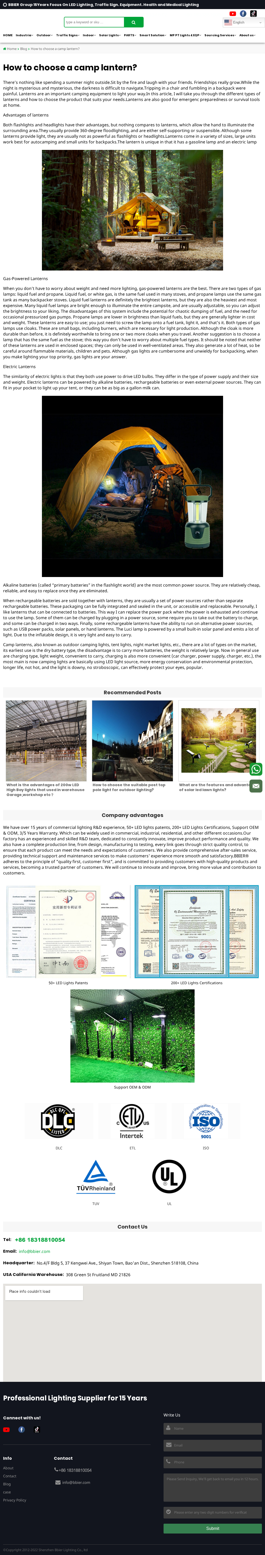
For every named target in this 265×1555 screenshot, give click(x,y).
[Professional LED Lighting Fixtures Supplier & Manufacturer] (29, 19)
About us (246, 35)
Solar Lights (109, 35)
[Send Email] (255, 785)
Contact (9, 1475)
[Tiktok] (253, 13)
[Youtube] (233, 13)
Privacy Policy (14, 1500)
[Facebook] (243, 13)
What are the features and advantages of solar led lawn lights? (218, 787)
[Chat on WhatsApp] (255, 769)
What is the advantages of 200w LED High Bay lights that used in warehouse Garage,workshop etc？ (45, 789)
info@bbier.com (34, 1251)
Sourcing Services (219, 35)
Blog (23, 48)
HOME (7, 35)
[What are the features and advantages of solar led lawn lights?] (218, 740)
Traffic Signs (67, 35)
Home (11, 48)
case (7, 1492)
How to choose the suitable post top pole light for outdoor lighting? (129, 787)
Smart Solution (151, 35)
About (8, 1467)
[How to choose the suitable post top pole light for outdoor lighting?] (132, 740)
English (238, 22)
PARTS (129, 35)
